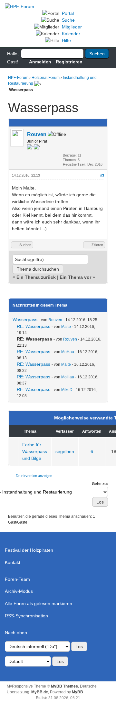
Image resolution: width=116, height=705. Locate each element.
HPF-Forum (18, 77)
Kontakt (12, 562)
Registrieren (69, 61)
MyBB (77, 692)
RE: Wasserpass (33, 326)
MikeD (66, 389)
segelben (64, 451)
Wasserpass (25, 319)
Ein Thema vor (75, 277)
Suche (68, 20)
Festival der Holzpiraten (29, 550)
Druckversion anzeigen (34, 476)
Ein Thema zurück (36, 277)
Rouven (36, 134)
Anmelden (40, 61)
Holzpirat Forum (46, 77)
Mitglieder (72, 26)
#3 (102, 175)
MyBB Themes (64, 686)
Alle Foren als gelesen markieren (38, 603)
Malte (66, 326)
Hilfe (66, 40)
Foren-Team (17, 579)
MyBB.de (39, 692)
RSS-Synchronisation (26, 615)
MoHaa (67, 352)
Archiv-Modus (19, 591)
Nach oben (16, 632)
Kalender (71, 33)
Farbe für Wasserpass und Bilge (34, 451)
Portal (68, 13)
